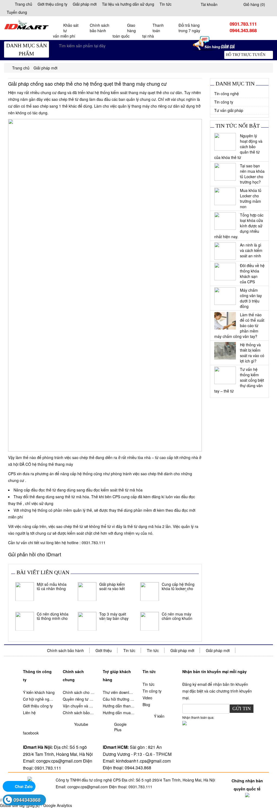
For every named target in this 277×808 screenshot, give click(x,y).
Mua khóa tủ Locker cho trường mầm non (250, 198)
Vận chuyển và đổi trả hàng (78, 706)
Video (147, 697)
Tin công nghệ (226, 93)
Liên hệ (29, 712)
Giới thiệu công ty (52, 4)
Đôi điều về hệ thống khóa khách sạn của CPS (252, 273)
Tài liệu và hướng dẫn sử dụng (128, 4)
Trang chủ (23, 4)
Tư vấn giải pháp (228, 110)
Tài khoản (209, 4)
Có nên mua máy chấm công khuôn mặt (177, 616)
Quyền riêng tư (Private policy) (78, 699)
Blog (146, 704)
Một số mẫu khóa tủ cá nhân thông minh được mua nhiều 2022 (52, 586)
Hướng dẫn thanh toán (118, 706)
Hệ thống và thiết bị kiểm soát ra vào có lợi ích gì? (252, 353)
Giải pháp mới (85, 4)
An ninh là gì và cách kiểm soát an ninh (251, 250)
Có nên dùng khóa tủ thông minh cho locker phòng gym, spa (52, 616)
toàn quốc (124, 30)
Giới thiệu (103, 650)
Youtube (81, 724)
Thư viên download (118, 692)
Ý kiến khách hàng (39, 692)
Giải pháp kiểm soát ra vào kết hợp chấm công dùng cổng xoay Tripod (113, 586)
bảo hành (99, 27)
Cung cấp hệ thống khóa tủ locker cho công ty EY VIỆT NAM (178, 586)
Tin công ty (223, 102)
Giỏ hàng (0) (254, 4)
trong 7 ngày (189, 27)
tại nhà (153, 30)
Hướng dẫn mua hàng (118, 712)
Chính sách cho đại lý (78, 692)
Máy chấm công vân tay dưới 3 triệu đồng (251, 298)
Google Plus (120, 726)
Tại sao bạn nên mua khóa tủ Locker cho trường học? (252, 174)
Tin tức (166, 4)
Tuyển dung (17, 12)
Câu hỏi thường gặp (118, 699)
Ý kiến (159, 716)
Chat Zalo (24, 786)
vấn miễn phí (65, 30)
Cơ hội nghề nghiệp (39, 699)
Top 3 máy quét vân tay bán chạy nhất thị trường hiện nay (113, 616)
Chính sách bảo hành (65, 650)
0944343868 (27, 799)
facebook (31, 733)
